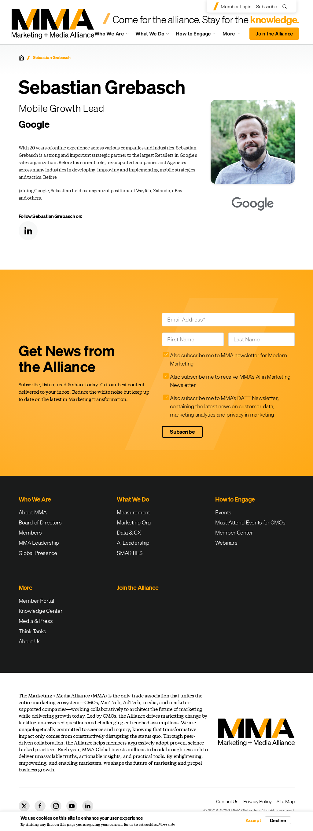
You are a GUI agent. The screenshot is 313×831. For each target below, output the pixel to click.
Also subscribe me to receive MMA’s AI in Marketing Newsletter (230, 380)
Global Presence (38, 553)
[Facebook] (40, 805)
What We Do (149, 34)
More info (166, 824)
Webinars (226, 542)
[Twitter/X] (24, 805)
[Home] (21, 58)
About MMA (33, 512)
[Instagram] (55, 805)
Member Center (234, 532)
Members (30, 532)
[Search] (286, 6)
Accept (253, 820)
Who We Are (109, 34)
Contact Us (227, 801)
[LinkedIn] (28, 230)
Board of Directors (40, 522)
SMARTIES (129, 553)
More (234, 35)
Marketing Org (134, 522)
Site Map (285, 801)
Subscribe (266, 6)
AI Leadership (133, 542)
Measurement (133, 512)
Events (223, 512)
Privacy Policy (257, 801)
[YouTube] (71, 805)
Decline (278, 820)
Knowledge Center (41, 610)
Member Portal (36, 600)
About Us (30, 641)
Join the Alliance (274, 34)
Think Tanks (32, 631)
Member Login (236, 6)
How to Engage (193, 34)
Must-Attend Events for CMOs (250, 522)
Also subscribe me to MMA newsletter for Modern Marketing (228, 359)
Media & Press (36, 620)
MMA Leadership (39, 542)
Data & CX (129, 532)
